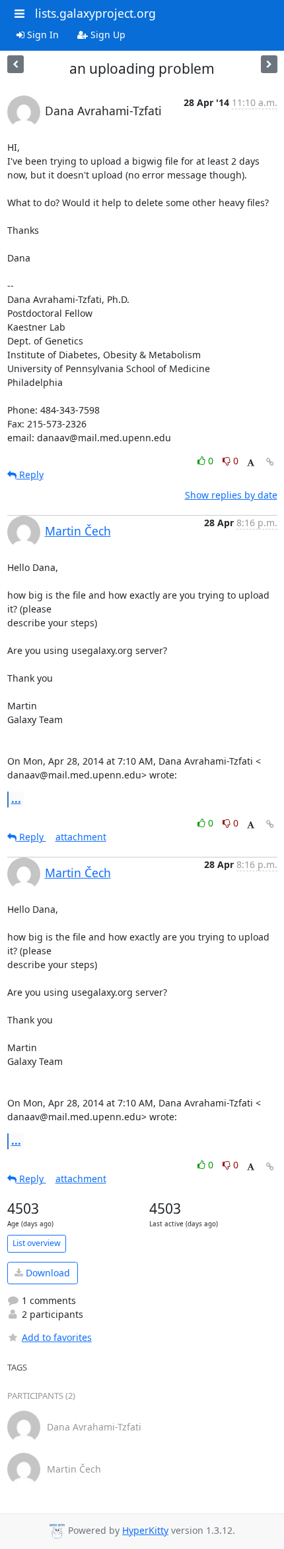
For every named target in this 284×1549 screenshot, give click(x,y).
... (16, 799)
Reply (30, 474)
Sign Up (106, 34)
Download (46, 1272)
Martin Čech (78, 531)
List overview (37, 1243)
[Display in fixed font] (251, 463)
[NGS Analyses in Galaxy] (15, 64)
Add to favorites (57, 1337)
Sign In (41, 34)
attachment (80, 836)
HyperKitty (145, 1530)
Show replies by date (231, 495)
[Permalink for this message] (270, 462)
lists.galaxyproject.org (95, 13)
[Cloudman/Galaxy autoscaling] (269, 64)
